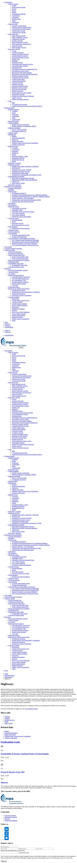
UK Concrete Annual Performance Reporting (25, 240)
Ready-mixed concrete (18, 7)
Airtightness (11, 203)
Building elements (13, 109)
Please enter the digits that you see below (13, 850)
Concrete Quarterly (10, 815)
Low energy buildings (18, 215)
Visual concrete (12, 24)
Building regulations (14, 128)
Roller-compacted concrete (20, 42)
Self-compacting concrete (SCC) (21, 44)
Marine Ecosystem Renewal (20, 54)
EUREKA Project (17, 62)
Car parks (15, 148)
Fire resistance (12, 205)
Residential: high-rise (18, 158)
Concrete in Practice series (16, 267)
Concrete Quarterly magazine (13, 248)
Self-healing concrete (18, 94)
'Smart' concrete (16, 98)
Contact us (8, 325)
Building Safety (13, 133)
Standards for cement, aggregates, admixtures (25, 166)
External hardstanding (18, 138)
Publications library (14, 287)
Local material (12, 233)
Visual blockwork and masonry (21, 29)
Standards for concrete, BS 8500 (21, 170)
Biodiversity (15, 299)
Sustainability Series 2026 (16, 263)
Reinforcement (16, 19)
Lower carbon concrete (19, 314)
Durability (11, 190)
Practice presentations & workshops (18, 260)
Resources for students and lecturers (18, 288)
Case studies (8, 247)
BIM (13, 103)
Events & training (10, 250)
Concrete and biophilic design (21, 235)
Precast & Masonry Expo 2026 (13, 772)
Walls (13, 118)
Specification (8, 2)
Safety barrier (8, 723)
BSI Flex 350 (16, 168)
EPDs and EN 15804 (18, 183)
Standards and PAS (14, 165)
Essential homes (17, 67)
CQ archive (11, 273)
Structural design (9, 108)
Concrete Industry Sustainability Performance (21, 238)
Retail (13, 161)
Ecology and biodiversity (19, 237)
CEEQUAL (15, 181)
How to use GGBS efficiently (21, 312)
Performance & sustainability (13, 186)
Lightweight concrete (18, 39)
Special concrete (13, 34)
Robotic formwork (17, 91)
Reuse (14, 221)
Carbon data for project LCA (20, 300)
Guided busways (9, 720)
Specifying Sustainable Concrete (18, 270)
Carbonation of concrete (19, 208)
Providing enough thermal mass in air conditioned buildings (29, 195)
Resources (8, 268)
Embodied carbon (17, 210)
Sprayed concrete (17, 46)
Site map (7, 819)
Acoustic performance (14, 188)
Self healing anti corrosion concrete (22, 64)
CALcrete (15, 285)
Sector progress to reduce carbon (21, 93)
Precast (14, 9)
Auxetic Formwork (17, 52)
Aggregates (15, 17)
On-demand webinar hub (15, 253)
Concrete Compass (13, 297)
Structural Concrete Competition (21, 295)
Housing (14, 310)
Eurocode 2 (15, 307)
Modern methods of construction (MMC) (24, 126)
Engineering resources (18, 294)
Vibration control (13, 230)
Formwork (15, 114)
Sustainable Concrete (11, 817)
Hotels (14, 154)
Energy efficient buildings (19, 305)
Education (15, 151)
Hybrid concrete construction (20, 124)
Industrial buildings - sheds (20, 156)
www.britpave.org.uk (31, 709)
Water (13, 20)
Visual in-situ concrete (18, 31)
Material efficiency (17, 317)
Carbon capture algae (18, 79)
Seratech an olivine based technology (23, 96)
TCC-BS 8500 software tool (20, 278)
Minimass (15, 61)
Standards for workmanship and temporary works (26, 175)
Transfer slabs (16, 119)
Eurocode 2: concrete (14, 163)
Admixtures (15, 22)
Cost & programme (14, 232)
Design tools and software (16, 275)
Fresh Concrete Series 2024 (16, 255)
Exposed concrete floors (19, 26)
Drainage (7, 716)
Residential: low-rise (18, 160)
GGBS (14, 5)
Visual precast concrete (19, 32)
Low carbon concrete (18, 213)
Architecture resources (18, 290)
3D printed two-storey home (20, 71)
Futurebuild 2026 (13, 262)
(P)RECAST (16, 59)
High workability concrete (20, 37)
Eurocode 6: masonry (14, 185)
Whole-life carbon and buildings (21, 216)
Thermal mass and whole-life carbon (23, 201)
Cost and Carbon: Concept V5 (21, 277)
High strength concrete (18, 36)
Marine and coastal (17, 141)
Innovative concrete (14, 49)
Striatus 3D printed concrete (20, 99)
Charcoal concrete (17, 82)
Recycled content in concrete (20, 225)
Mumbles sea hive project (19, 87)
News (6, 322)
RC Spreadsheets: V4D (19, 280)
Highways (15, 139)
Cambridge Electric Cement (20, 77)
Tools (10, 101)
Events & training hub (14, 252)
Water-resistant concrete (19, 47)
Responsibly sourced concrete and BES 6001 (25, 242)
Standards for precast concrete (21, 171)
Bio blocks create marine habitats (22, 72)
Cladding (14, 111)
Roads (6, 721)
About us (7, 324)
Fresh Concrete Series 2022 (20, 258)
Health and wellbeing (18, 309)
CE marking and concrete (19, 104)
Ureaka (14, 51)
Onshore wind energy (18, 144)
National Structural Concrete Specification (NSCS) (27, 106)
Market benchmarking (18, 315)
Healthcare (15, 153)
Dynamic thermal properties (20, 282)
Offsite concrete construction (20, 319)
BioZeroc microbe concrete (20, 76)
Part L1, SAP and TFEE (19, 129)
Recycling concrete (17, 223)
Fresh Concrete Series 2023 (20, 257)
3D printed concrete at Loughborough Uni (24, 69)
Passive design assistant (19, 283)
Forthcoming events (10, 742)
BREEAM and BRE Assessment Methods (24, 180)
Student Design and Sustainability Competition (26, 292)
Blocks (14, 10)
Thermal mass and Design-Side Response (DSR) (26, 200)
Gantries (7, 718)
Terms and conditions (11, 820)
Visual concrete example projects (21, 27)
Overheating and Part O (19, 131)
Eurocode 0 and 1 (13, 121)
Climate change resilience (19, 304)
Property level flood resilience (21, 228)
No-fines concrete (17, 41)
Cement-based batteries (19, 81)
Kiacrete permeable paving (20, 86)
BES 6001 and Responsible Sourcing (23, 178)
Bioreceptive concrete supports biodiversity (25, 74)
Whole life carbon (13, 206)
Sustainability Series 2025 (19, 265)
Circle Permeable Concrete (20, 66)
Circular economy (13, 218)
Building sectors (13, 146)
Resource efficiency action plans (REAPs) (24, 243)
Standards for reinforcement (20, 173)
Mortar (14, 12)
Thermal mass (12, 191)
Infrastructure (12, 134)
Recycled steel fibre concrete (20, 57)
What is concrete (13, 4)
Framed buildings (13, 123)
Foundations (15, 116)
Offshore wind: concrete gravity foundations (25, 143)
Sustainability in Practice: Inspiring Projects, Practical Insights (25, 754)
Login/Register (9, 327)
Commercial (15, 149)
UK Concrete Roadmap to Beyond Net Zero (25, 245)
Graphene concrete (17, 84)
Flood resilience (13, 227)
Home (6, 674)
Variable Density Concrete (20, 56)
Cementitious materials (18, 14)
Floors (14, 113)
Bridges (14, 136)
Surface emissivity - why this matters (23, 198)
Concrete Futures (13, 272)
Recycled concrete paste (19, 89)
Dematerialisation (17, 220)
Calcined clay (16, 15)
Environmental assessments (16, 176)
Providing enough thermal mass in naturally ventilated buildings (31, 196)
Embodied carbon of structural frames (23, 211)
